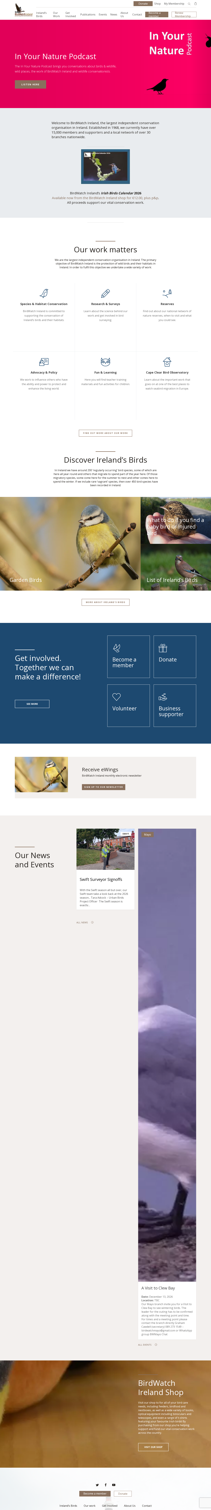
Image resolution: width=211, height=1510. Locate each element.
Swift (125, 833)
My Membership (174, 3)
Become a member (94, 1493)
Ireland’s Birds (68, 1506)
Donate (122, 1494)
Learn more (30, 84)
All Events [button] (144, 1344)
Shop (157, 3)
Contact (147, 1506)
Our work (89, 1506)
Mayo (147, 834)
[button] (105, 433)
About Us (130, 1506)
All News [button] (82, 922)
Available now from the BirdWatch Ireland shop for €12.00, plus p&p (105, 198)
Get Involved (109, 1506)
